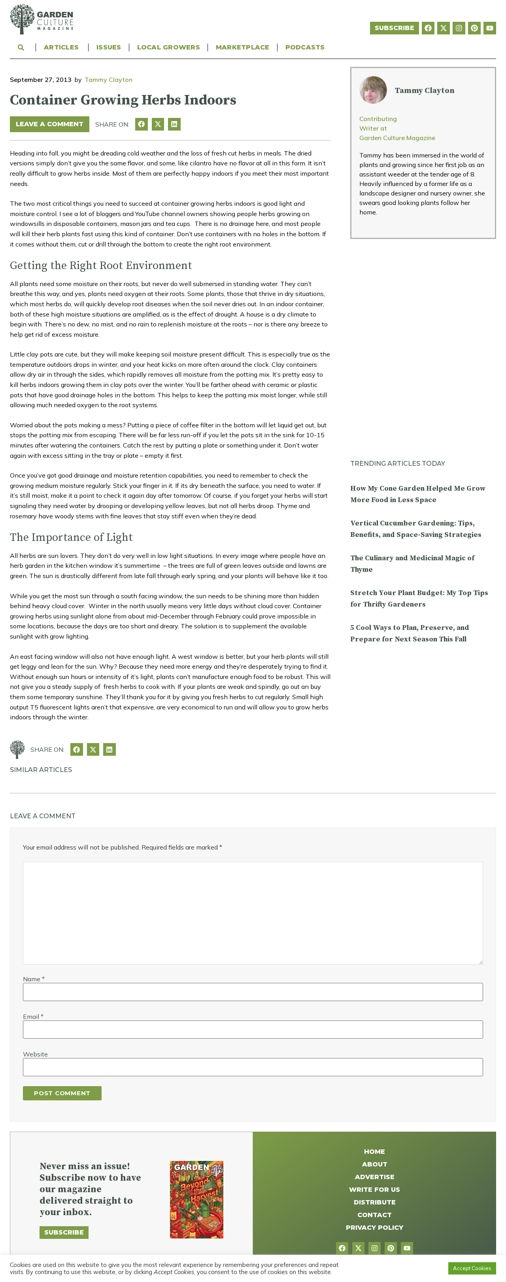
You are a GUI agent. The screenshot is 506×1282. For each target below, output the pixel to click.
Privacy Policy (374, 1227)
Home (374, 1151)
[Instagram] (459, 28)
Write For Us (374, 1189)
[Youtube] (489, 28)
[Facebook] (428, 28)
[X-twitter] (443, 28)
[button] (141, 124)
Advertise (375, 1177)
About (374, 1164)
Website (35, 1054)
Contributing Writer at (378, 123)
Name (34, 979)
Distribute (375, 1202)
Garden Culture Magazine (397, 138)
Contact (374, 1215)
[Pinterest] (474, 28)
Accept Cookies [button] (472, 1268)
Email (33, 1016)
